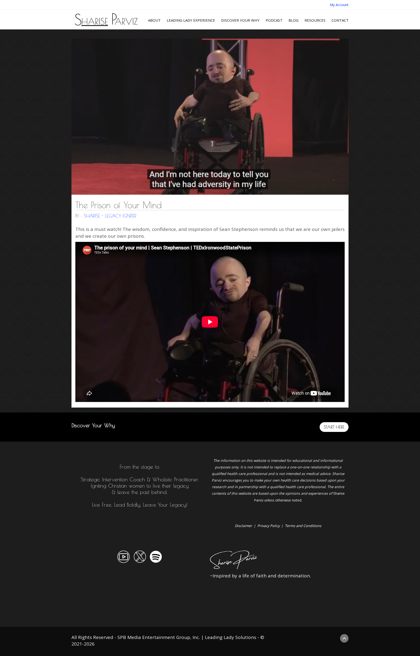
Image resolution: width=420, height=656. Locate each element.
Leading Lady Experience (191, 20)
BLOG (293, 20)
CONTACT (340, 20)
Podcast (274, 20)
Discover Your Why (240, 20)
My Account (339, 4)
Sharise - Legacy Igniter (110, 216)
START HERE (334, 426)
